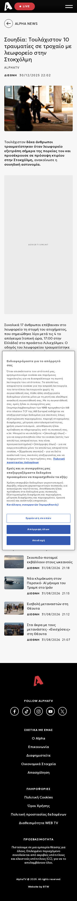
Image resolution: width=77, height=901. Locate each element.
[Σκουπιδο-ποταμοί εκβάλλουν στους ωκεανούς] (14, 561)
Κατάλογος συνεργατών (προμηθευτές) (33, 504)
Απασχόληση (39, 772)
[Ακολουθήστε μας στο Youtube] (50, 711)
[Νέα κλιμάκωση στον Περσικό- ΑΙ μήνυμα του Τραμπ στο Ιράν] (14, 582)
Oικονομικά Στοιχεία (38, 764)
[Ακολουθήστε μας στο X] (62, 711)
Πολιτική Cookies (38, 797)
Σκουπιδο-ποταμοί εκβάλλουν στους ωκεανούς (50, 559)
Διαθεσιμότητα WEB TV (38, 823)
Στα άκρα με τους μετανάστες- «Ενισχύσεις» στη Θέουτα (48, 629)
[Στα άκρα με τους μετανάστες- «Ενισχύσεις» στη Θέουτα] (14, 629)
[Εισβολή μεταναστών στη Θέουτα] (14, 608)
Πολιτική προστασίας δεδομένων (38, 814)
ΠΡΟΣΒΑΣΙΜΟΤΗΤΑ (38, 839)
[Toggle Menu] (69, 6)
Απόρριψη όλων (38, 529)
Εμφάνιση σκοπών (39, 518)
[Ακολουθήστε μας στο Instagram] (38, 711)
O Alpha (38, 738)
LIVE (26, 6)
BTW (46, 886)
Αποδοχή (38, 540)
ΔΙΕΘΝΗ (10, 75)
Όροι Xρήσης (39, 806)
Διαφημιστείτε (38, 755)
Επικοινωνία (38, 747)
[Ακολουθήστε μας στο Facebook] (14, 711)
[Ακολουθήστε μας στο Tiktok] (26, 711)
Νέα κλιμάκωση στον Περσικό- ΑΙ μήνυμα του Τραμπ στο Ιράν (46, 582)
